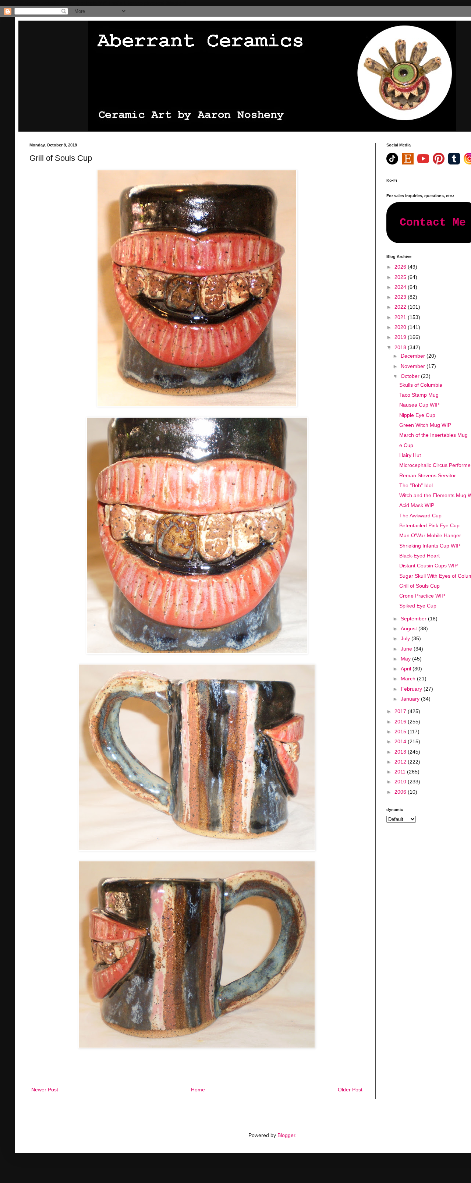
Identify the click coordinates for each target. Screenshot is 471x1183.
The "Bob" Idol (416, 485)
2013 (401, 752)
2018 (401, 347)
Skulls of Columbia (420, 385)
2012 (401, 762)
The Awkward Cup (420, 515)
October (411, 376)
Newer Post (44, 1089)
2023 (401, 297)
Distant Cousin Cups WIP (428, 566)
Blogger (286, 1135)
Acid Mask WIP (416, 505)
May (406, 659)
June (407, 649)
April (406, 669)
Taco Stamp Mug (419, 395)
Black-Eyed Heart (419, 556)
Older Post (350, 1089)
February (412, 689)
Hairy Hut (410, 455)
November (413, 366)
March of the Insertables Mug (433, 435)
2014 (401, 741)
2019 (401, 337)
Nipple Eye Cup (417, 415)
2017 (401, 711)
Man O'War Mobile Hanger (430, 535)
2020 (401, 327)
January (411, 699)
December (413, 356)
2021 (401, 317)
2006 (401, 792)
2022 (401, 307)
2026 (401, 267)
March (409, 678)
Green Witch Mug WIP (425, 425)
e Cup (406, 445)
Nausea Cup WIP (419, 405)
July (406, 638)
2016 (401, 722)
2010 (401, 781)
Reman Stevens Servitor (427, 475)
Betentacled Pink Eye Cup (429, 525)
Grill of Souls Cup (419, 586)
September (414, 618)
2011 (400, 772)
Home (198, 1089)
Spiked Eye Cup (417, 606)
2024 (401, 287)
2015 (401, 731)
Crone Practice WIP (422, 596)
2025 (401, 277)
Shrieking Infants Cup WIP (429, 546)
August (409, 628)
